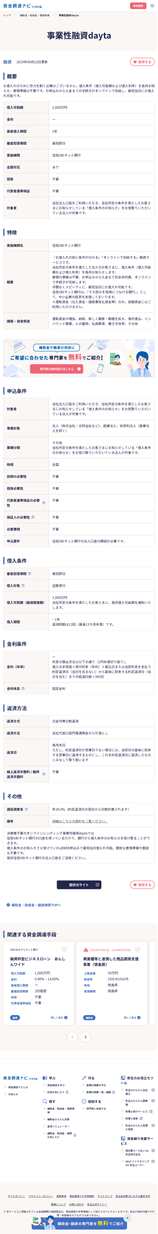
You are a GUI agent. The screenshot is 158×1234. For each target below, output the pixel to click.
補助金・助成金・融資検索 (35, 15)
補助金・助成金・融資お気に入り (59, 1135)
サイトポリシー (16, 1196)
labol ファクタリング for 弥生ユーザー (137, 1163)
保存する (144, 61)
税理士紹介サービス (136, 1111)
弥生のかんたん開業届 (136, 1102)
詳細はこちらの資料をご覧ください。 (80, 821)
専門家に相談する (96, 1108)
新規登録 (138, 5)
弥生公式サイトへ (97, 1204)
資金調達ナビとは (18, 1087)
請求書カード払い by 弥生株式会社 (137, 1152)
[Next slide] (86, 1037)
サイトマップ (105, 1196)
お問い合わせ (76, 1204)
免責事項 (61, 1196)
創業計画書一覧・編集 (98, 1092)
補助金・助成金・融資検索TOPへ (36, 904)
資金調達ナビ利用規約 (82, 1196)
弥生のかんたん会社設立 (136, 1091)
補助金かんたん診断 (58, 1119)
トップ (7, 15)
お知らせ (13, 1094)
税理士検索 (131, 1118)
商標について (58, 1204)
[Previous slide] (72, 1037)
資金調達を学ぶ (56, 1085)
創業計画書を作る (96, 1085)
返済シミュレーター (58, 1126)
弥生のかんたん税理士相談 (136, 1127)
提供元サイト (79, 884)
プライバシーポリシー (40, 1196)
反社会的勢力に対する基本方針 (133, 1196)
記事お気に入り (56, 1092)
